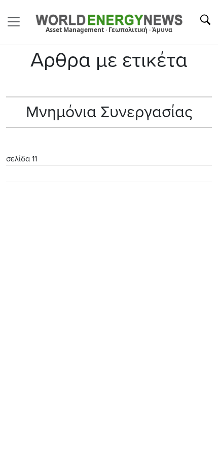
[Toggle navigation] (16, 21)
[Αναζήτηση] (205, 20)
